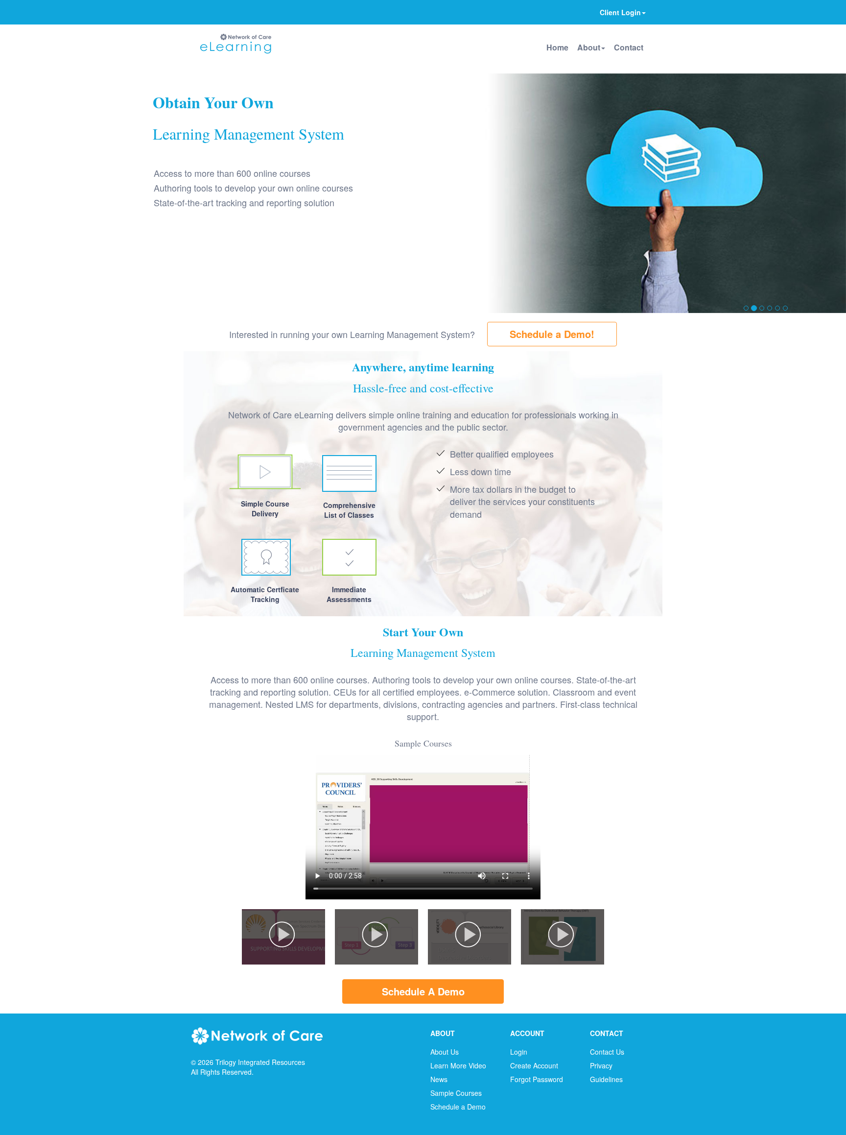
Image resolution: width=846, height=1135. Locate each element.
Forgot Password (536, 1079)
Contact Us (607, 1052)
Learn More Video (458, 1065)
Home (557, 47)
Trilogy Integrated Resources (260, 1062)
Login (518, 1052)
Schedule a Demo (458, 1106)
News (438, 1079)
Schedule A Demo (423, 991)
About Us (444, 1052)
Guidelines (606, 1079)
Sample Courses (456, 1093)
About (588, 47)
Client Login (620, 12)
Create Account (534, 1065)
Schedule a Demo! (552, 334)
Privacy (601, 1065)
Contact (628, 47)
